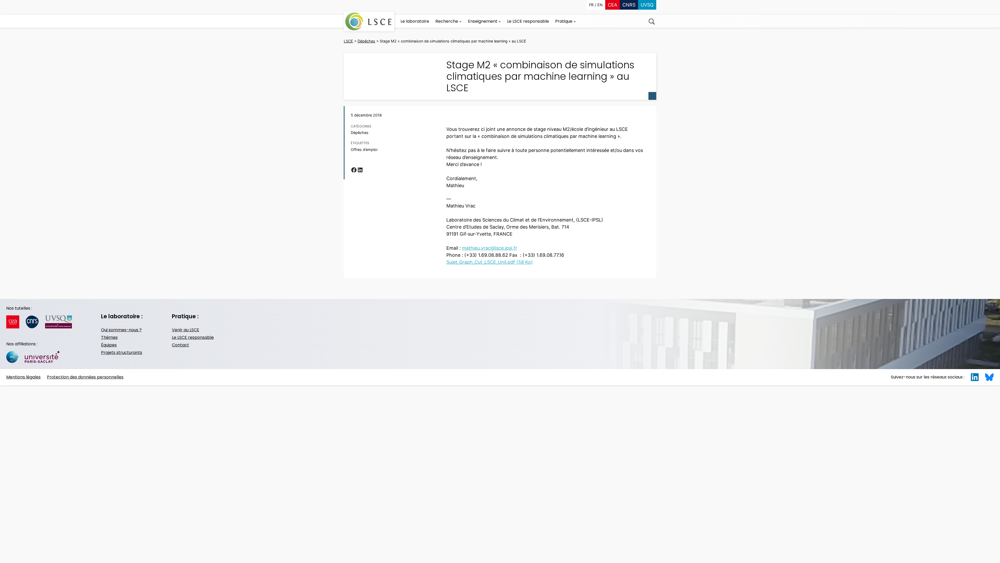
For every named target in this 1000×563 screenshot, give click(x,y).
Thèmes (109, 337)
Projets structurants (121, 353)
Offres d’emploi (364, 149)
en (600, 5)
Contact (180, 345)
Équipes (109, 345)
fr (591, 5)
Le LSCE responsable (193, 337)
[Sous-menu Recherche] (460, 21)
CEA (612, 5)
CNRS (628, 5)
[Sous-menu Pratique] (574, 21)
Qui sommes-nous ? (121, 330)
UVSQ (647, 5)
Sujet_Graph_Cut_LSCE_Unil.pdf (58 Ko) (489, 262)
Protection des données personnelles (85, 377)
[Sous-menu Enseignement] (499, 21)
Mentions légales (23, 377)
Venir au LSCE (185, 330)
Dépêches (359, 132)
